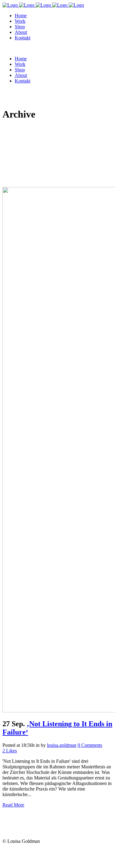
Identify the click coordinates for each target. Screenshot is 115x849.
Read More (13, 804)
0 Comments (90, 745)
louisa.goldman (61, 745)
